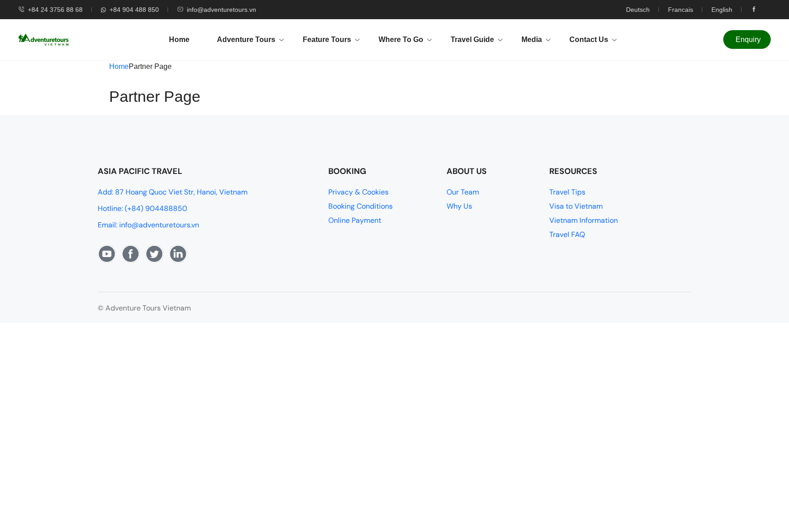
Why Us (459, 206)
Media (531, 39)
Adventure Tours (246, 39)
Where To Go (401, 39)
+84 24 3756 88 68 (55, 9)
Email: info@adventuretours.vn (148, 225)
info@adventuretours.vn (221, 9)
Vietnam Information (583, 220)
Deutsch (638, 9)
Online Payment (354, 220)
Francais (680, 9)
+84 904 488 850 (134, 9)
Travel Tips (567, 192)
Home (179, 39)
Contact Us (588, 39)
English (721, 9)
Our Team (463, 192)
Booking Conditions (360, 206)
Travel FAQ (567, 234)
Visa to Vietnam (576, 206)
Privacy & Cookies (358, 192)
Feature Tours (327, 39)
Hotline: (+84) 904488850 (142, 208)
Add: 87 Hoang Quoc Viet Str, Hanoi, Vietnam (172, 192)
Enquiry (748, 39)
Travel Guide (472, 39)
